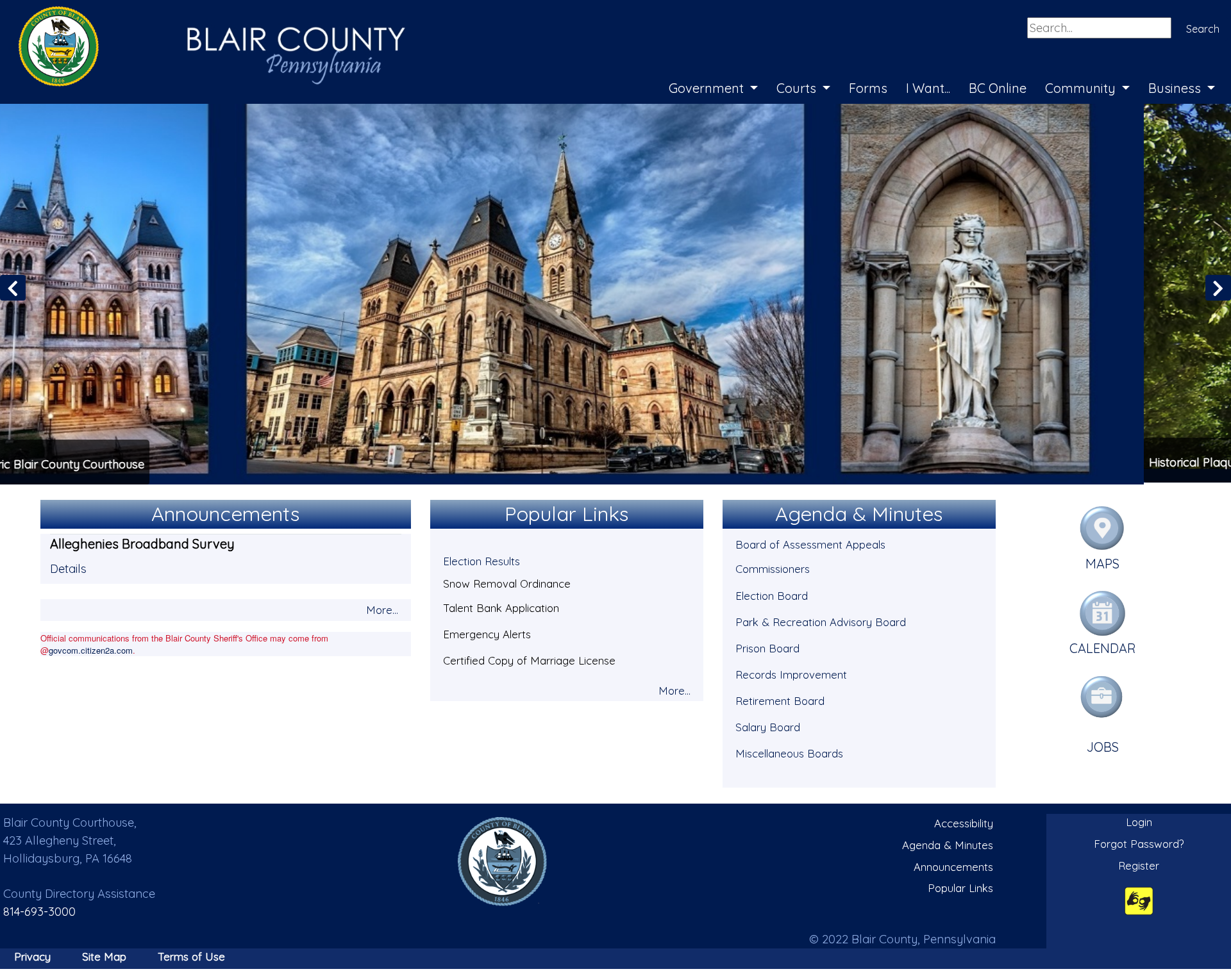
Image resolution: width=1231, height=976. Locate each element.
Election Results (481, 560)
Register (1138, 863)
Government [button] (708, 88)
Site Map (104, 954)
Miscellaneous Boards (789, 751)
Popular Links (960, 886)
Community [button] (1082, 88)
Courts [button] (797, 88)
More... (382, 608)
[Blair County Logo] (199, 14)
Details (68, 566)
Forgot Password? (1139, 841)
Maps (1102, 562)
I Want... (928, 88)
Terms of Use (191, 954)
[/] (503, 860)
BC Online (997, 88)
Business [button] (1176, 88)
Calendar (1102, 647)
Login (1139, 820)
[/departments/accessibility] (1139, 899)
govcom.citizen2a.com (91, 648)
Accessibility (963, 822)
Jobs (1103, 745)
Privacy (32, 954)
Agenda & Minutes (947, 843)
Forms (868, 88)
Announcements (953, 865)
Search (1202, 28)
